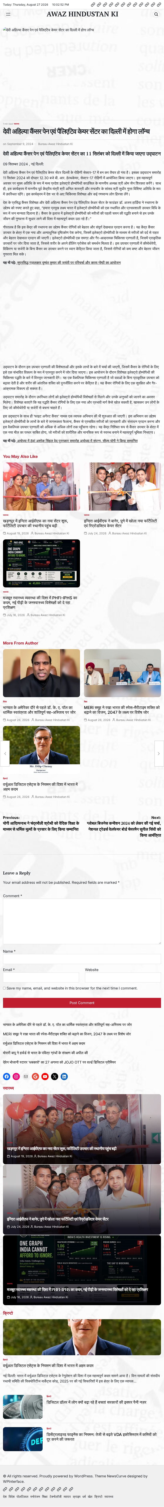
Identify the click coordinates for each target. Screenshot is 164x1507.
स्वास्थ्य (16, 124)
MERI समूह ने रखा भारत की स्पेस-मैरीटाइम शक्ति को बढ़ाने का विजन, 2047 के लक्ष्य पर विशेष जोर (122, 710)
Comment (12, 896)
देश (5, 1497)
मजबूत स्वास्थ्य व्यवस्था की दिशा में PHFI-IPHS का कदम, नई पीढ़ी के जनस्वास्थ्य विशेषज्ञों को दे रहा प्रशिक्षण (40, 602)
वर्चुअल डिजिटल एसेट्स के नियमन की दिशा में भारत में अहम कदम (44, 1043)
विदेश (5, 701)
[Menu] (8, 14)
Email (9, 970)
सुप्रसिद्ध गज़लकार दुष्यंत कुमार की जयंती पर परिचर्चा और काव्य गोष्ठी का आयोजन (68, 262)
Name (9, 951)
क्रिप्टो (5, 778)
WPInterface (13, 1481)
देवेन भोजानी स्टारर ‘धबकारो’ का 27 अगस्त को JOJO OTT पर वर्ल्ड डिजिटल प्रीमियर (59, 1062)
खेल (90, 1497)
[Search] (156, 14)
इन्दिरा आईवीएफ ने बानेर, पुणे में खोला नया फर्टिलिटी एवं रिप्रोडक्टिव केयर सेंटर (120, 523)
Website (91, 970)
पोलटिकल (22, 1497)
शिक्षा (85, 701)
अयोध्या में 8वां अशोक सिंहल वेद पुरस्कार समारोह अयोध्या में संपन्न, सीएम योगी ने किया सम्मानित (77, 441)
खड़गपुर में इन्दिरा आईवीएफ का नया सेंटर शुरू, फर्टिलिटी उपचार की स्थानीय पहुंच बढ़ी (35, 523)
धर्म (84, 1497)
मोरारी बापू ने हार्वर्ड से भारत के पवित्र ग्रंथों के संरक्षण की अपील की (45, 1053)
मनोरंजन (35, 1497)
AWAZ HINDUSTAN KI (82, 14)
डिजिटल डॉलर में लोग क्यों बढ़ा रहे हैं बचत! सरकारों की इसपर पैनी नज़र (96, 1402)
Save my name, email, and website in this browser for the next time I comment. (72, 988)
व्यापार (67, 1497)
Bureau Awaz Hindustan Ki (55, 144)
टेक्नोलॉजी (56, 1497)
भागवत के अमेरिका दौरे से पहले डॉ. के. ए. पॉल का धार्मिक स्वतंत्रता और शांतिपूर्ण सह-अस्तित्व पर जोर (39, 710)
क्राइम (76, 1497)
